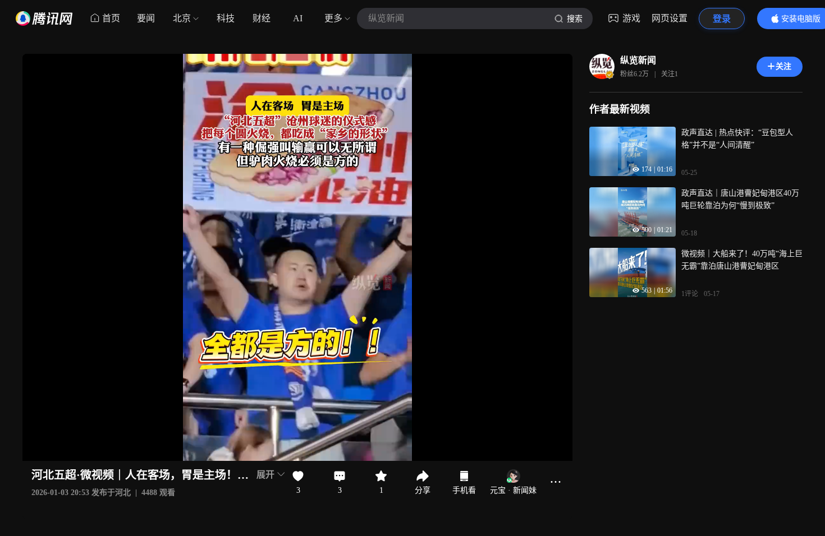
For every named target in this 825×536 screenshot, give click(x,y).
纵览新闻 (638, 60)
